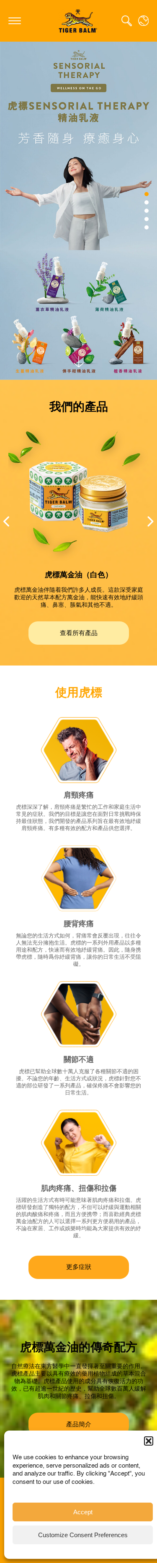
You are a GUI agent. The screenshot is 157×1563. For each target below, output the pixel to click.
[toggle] (14, 20)
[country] (143, 20)
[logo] (79, 20)
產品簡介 (78, 1424)
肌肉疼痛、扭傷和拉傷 (78, 1188)
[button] (148, 1441)
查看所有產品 (79, 633)
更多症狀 (78, 1267)
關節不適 (79, 1060)
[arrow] (79, 361)
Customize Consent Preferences (83, 1534)
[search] (126, 20)
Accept (83, 1512)
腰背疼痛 (79, 924)
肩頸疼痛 (79, 795)
